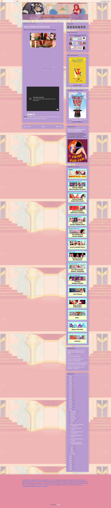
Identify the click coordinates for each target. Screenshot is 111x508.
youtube (44, 118)
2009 (70, 456)
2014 (70, 400)
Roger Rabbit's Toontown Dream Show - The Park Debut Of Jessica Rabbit (77, 363)
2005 (70, 465)
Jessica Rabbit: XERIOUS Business (77, 84)
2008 (70, 458)
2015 (70, 398)
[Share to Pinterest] (34, 114)
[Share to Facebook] (32, 114)
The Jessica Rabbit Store (73, 356)
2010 (70, 409)
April (72, 449)
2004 (70, 467)
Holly (46, 116)
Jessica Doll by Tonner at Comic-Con (76, 432)
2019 (70, 389)
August (73, 420)
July (72, 422)
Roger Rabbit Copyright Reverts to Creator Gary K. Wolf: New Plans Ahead (76, 352)
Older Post (59, 126)
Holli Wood (42, 116)
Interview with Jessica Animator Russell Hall (76, 443)
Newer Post (27, 126)
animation (30, 116)
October (73, 416)
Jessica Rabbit (52, 116)
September (74, 418)
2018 (70, 392)
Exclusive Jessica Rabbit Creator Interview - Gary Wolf (75, 367)
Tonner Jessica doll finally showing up (76, 425)
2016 (70, 396)
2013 (70, 403)
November (73, 413)
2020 (70, 387)
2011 (70, 407)
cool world (36, 116)
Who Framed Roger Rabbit (34, 118)
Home (43, 126)
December (73, 411)
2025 (70, 376)
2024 (70, 378)
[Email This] (28, 114)
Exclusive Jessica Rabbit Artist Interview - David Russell (75, 359)
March (72, 451)
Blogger (59, 504)
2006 (70, 462)
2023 (70, 381)
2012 (70, 405)
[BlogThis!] (29, 114)
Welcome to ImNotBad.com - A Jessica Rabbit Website (76, 130)
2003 (70, 469)
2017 (70, 394)
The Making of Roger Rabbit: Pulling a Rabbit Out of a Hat (77, 120)
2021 (70, 385)
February (73, 453)
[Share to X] (31, 114)
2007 (70, 460)
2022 (70, 383)
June (72, 446)
